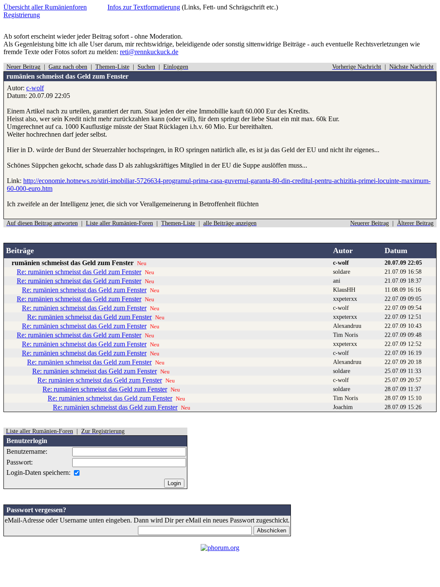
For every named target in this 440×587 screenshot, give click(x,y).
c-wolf (35, 88)
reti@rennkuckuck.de (149, 51)
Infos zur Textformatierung (143, 7)
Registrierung (21, 14)
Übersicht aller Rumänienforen (45, 7)
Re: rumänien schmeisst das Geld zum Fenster (79, 271)
